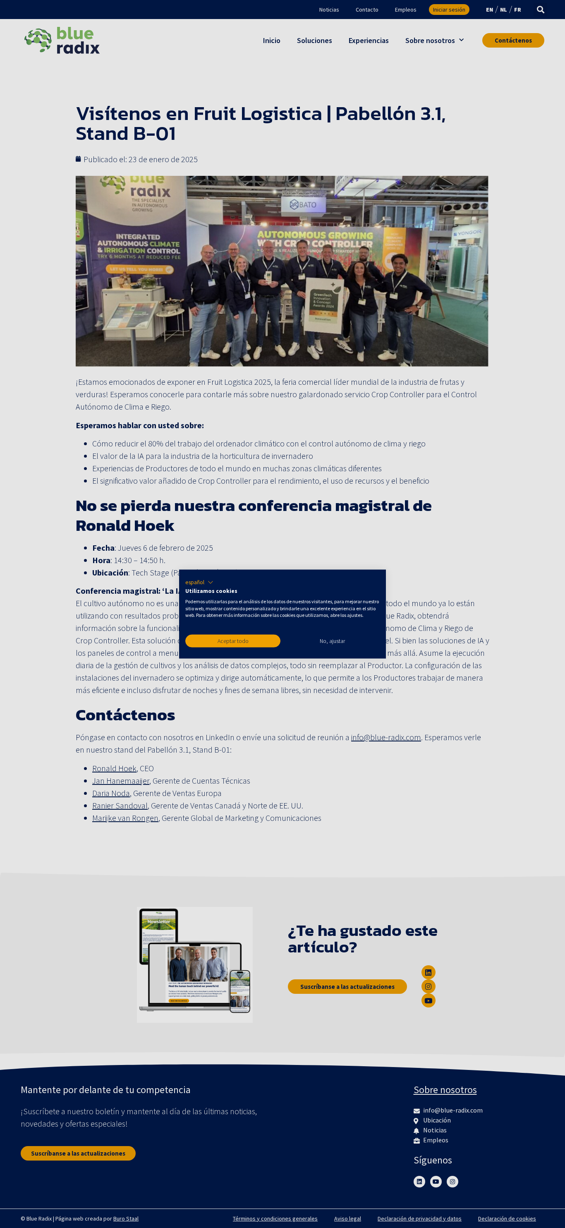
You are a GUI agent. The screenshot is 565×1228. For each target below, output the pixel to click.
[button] (199, 583)
